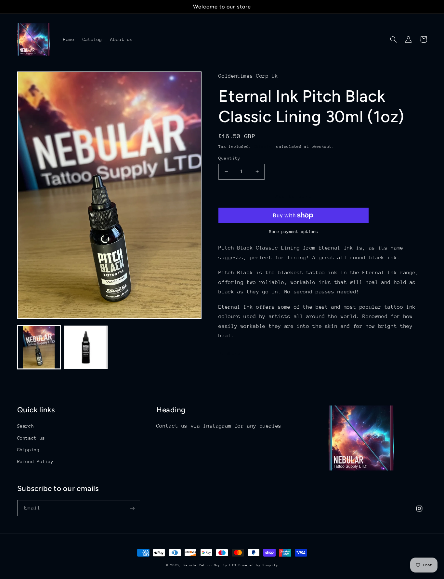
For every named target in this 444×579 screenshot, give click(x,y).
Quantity (229, 158)
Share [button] (233, 353)
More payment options (293, 231)
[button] (393, 39)
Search (25, 426)
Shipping (264, 146)
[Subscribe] (131, 508)
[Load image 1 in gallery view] (39, 347)
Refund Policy (35, 461)
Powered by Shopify (258, 565)
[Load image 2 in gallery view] (86, 347)
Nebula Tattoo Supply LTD (210, 565)
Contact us (31, 438)
